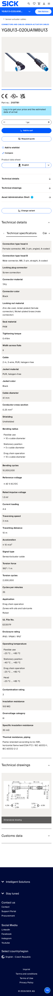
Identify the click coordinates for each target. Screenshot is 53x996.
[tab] (21, 233)
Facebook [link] (7, 934)
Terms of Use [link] (26, 978)
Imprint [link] (26, 969)
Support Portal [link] (9, 911)
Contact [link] (5, 907)
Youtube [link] (6, 943)
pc (28, 122)
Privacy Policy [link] (26, 982)
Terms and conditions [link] (26, 974)
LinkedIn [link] (6, 930)
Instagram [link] (7, 938)
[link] (10, 3)
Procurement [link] (8, 916)
